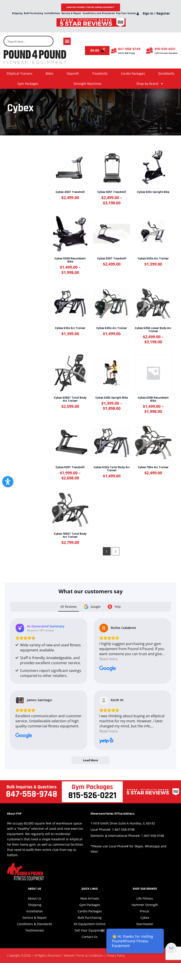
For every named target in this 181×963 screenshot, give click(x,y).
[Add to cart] (69, 165)
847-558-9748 (129, 49)
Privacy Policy (116, 955)
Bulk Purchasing (33, 13)
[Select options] (111, 165)
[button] (67, 41)
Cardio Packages (133, 73)
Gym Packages (27, 83)
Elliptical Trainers (19, 73)
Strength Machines (88, 83)
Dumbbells (166, 73)
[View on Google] (103, 628)
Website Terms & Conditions (83, 955)
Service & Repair (71, 13)
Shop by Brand (147, 83)
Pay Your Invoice (126, 13)
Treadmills (100, 73)
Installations (52, 13)
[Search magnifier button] (48, 41)
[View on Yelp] (103, 700)
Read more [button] (108, 658)
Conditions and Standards (99, 13)
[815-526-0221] (149, 50)
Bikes (49, 73)
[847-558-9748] (114, 51)
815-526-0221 (165, 49)
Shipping (17, 13)
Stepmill (73, 73)
